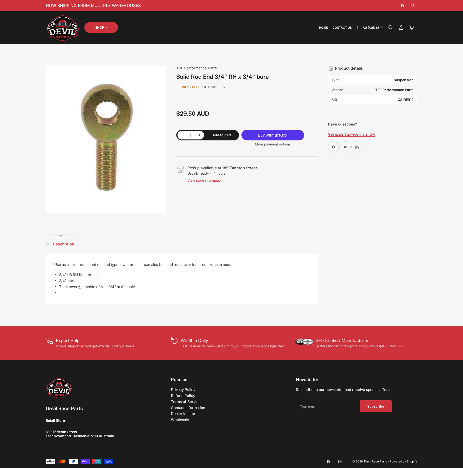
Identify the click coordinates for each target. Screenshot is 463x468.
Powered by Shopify (403, 461)
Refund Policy (183, 395)
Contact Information (188, 407)
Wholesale (180, 419)
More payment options (273, 144)
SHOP (99, 27)
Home (323, 27)
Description (63, 244)
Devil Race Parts (375, 461)
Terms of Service (186, 401)
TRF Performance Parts (196, 68)
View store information (205, 180)
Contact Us (342, 27)
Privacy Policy (183, 389)
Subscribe (375, 406)
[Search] (390, 27)
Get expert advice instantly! (351, 134)
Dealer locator (183, 413)
